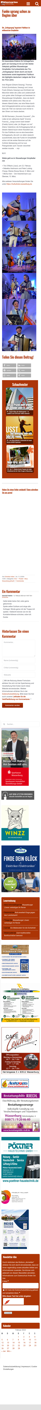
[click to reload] (13, 1301)
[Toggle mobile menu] (28, 4)
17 (30, 1343)
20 (8, 1345)
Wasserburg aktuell (8, 581)
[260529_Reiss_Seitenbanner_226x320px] (15, 1211)
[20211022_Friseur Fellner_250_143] (15, 1190)
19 (2, 1345)
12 (2, 1343)
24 (30, 1345)
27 (8, 1348)
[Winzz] (15, 806)
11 (35, 1340)
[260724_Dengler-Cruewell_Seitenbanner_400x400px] (20, 984)
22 (19, 1345)
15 (19, 1343)
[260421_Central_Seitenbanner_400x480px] (20, 1028)
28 (13, 1348)
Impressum (26, 1366)
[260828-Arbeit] (19, 389)
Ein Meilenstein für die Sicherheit (23, 928)
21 (13, 1345)
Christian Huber (9, 576)
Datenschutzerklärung (23, 1290)
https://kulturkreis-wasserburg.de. (19, 184)
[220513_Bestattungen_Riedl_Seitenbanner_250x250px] (20, 1094)
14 (13, 1343)
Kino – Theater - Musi (21, 579)
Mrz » (9, 1351)
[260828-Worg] (19, 417)
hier (4, 1278)
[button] (9, 365)
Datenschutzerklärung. (10, 694)
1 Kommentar (20, 581)
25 (35, 1345)
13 (8, 1343)
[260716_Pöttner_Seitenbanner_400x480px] (20, 1138)
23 (24, 1345)
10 (30, 1340)
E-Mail (6, 1281)
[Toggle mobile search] (37, 4)
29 (19, 1348)
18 (35, 1343)
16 (24, 1343)
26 (2, 1348)
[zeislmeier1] (15, 1080)
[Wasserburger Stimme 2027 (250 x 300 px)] (15, 946)
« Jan (3, 1351)
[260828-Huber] (20, 446)
